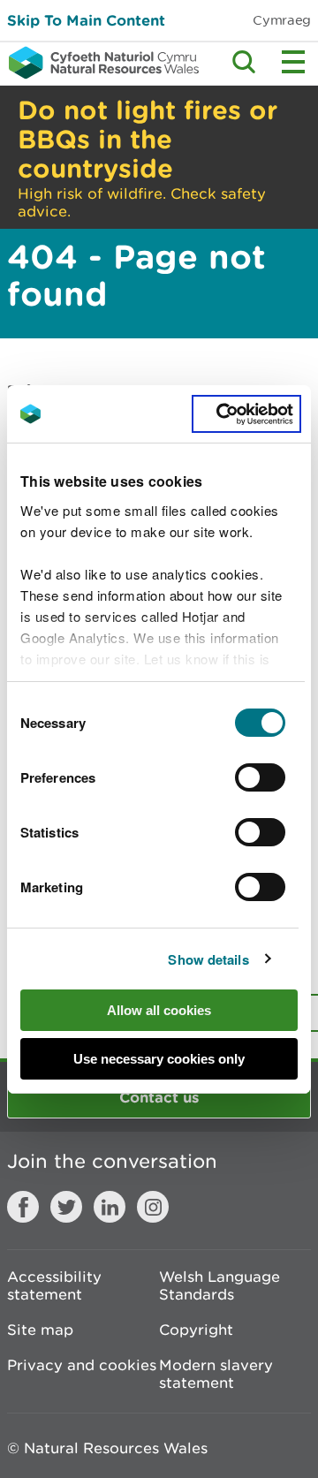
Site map (40, 1329)
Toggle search (244, 62)
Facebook (23, 1207)
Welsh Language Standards (219, 1285)
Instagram (153, 1207)
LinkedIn (109, 1207)
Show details (208, 959)
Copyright (196, 1329)
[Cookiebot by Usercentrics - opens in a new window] (246, 414)
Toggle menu (293, 62)
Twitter (66, 1207)
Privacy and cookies (81, 1365)
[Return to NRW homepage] (99, 63)
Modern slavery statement (216, 1373)
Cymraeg (282, 19)
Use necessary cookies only (159, 1058)
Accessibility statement (54, 1285)
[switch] (260, 777)
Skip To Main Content (86, 19)
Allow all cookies (159, 1010)
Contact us (159, 1096)
